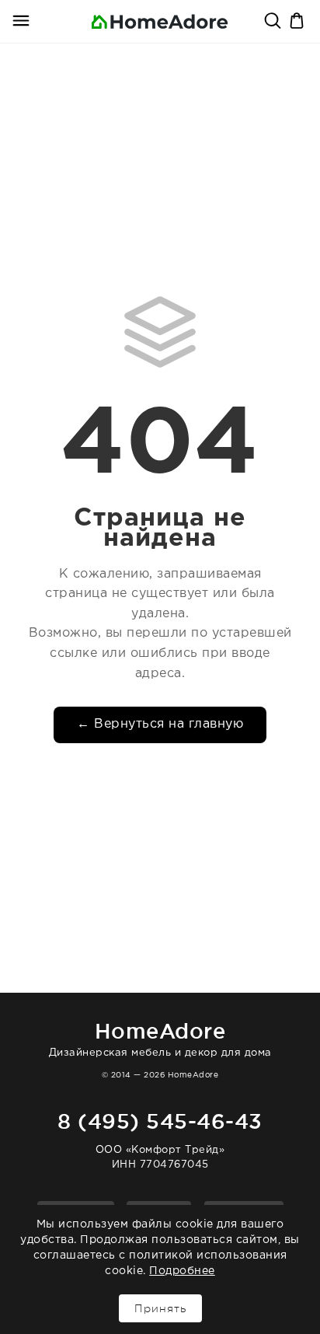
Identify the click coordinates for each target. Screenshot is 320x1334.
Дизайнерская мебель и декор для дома (160, 1038)
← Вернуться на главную (160, 724)
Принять (160, 1308)
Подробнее (182, 1271)
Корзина (298, 21)
